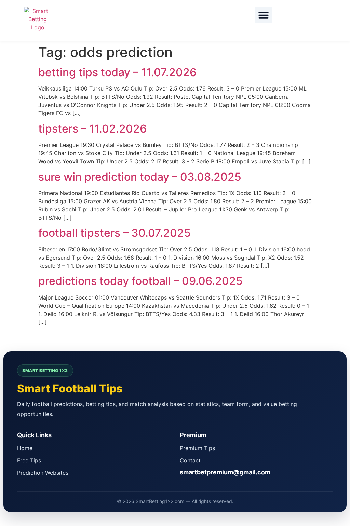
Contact (190, 460)
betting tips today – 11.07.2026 (117, 72)
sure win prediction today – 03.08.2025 (139, 176)
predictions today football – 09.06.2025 (140, 281)
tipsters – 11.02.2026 (92, 128)
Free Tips (29, 460)
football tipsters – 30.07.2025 (114, 232)
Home (24, 448)
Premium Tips (197, 448)
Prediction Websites (42, 472)
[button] (263, 15)
